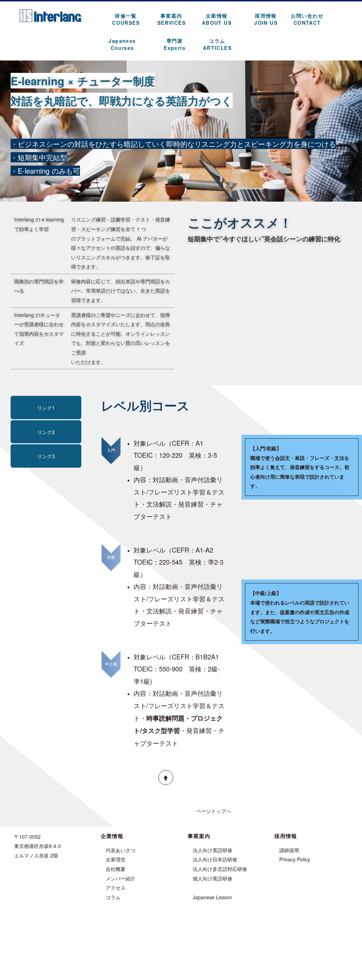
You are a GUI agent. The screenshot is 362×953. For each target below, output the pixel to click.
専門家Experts (175, 44)
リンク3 (46, 456)
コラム (113, 897)
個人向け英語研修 (212, 878)
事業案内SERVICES (171, 19)
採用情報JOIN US (266, 19)
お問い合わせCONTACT (307, 19)
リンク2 (46, 431)
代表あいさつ (120, 850)
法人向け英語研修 (212, 850)
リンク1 (46, 407)
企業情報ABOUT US (217, 19)
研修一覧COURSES (126, 19)
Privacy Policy (294, 859)
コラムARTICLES (217, 44)
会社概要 (115, 868)
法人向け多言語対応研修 (220, 868)
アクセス (115, 887)
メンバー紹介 (120, 878)
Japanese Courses (122, 44)
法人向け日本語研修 (215, 859)
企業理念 (115, 859)
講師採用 (289, 850)
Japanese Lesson (212, 897)
